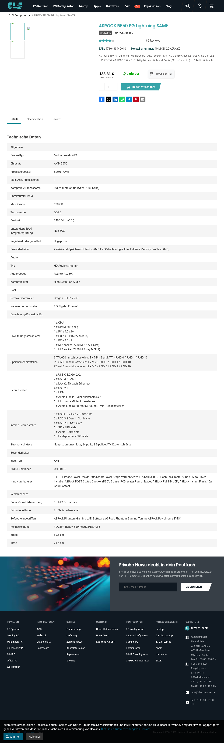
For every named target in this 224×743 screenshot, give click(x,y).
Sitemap (70, 660)
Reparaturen (73, 654)
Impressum (43, 648)
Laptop (160, 629)
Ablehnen (35, 736)
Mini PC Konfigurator (137, 654)
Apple (159, 648)
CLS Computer (18, 15)
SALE (159, 660)
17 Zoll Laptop (163, 641)
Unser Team (102, 635)
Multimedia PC (15, 641)
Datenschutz (44, 641)
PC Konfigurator (135, 629)
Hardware (161, 654)
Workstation (13, 666)
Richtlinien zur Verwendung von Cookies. (126, 729)
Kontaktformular (75, 648)
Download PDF (164, 73)
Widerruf (41, 635)
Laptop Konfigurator (137, 635)
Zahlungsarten (74, 641)
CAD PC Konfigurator (137, 660)
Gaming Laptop (164, 635)
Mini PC (11, 654)
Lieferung (71, 635)
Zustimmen (13, 736)
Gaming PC (13, 635)
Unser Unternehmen (107, 629)
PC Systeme (13, 629)
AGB (39, 629)
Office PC (12, 660)
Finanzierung (73, 629)
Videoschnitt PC (15, 648)
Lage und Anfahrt (105, 641)
